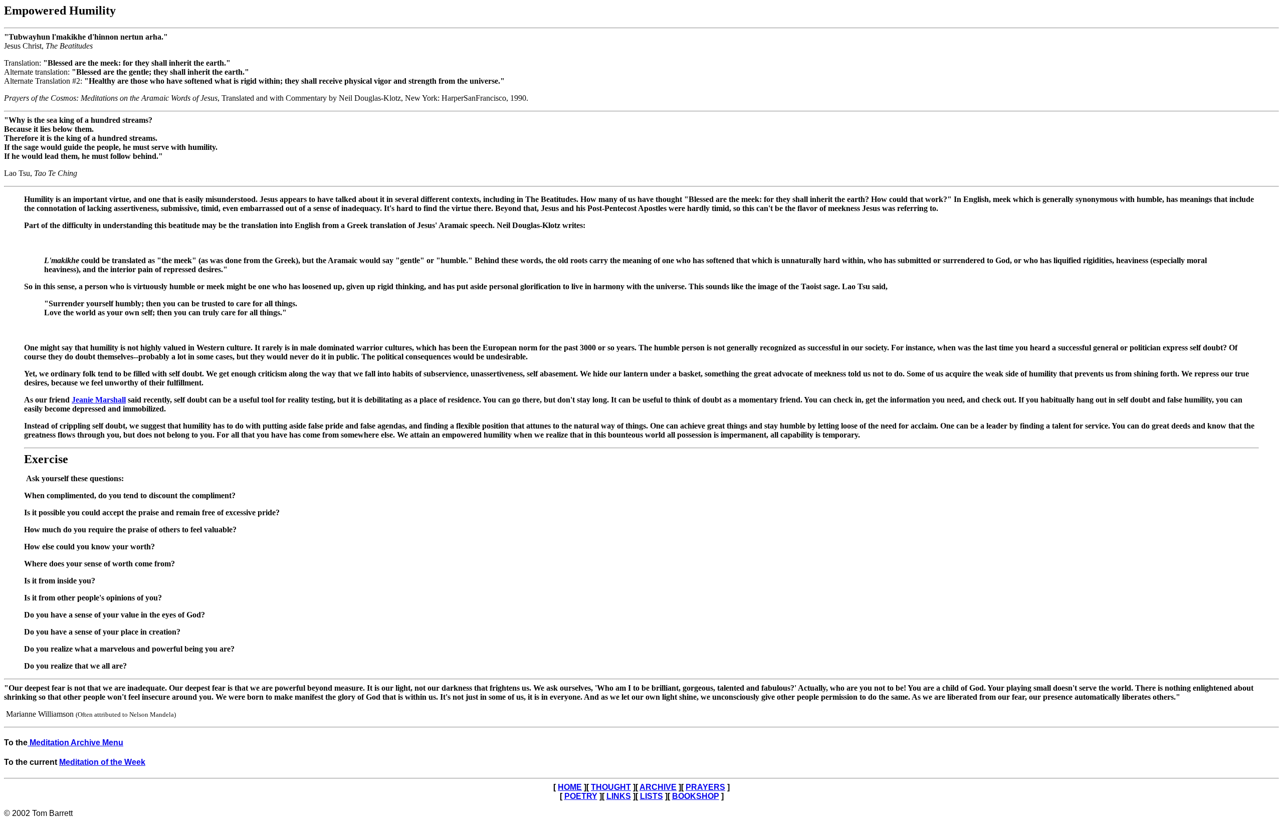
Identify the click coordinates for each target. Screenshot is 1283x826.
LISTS (651, 796)
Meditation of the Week (102, 762)
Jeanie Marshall (99, 399)
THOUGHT (611, 787)
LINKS (618, 796)
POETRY (580, 796)
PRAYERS (705, 787)
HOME (570, 787)
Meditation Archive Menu (75, 742)
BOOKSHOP (695, 796)
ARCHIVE (658, 787)
